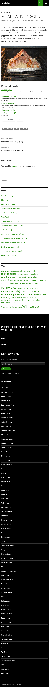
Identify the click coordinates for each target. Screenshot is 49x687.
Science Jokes (6, 631)
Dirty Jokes (5, 456)
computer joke (32, 274)
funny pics (5, 12)
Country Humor (7, 443)
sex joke (37, 300)
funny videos (6, 494)
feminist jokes (5, 284)
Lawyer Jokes (6, 550)
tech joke (32, 303)
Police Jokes (5, 601)
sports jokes (13, 303)
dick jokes (16, 280)
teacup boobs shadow (24, 303)
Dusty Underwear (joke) (10, 247)
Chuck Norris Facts (8, 430)
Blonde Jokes (8, 273)
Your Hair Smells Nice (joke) (11, 251)
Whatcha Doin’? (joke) (9, 255)
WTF (16, 129)
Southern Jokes (6, 648)
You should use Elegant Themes (11, 684)
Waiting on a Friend (8, 204)
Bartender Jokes (7, 409)
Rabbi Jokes (5, 618)
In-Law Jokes (6, 528)
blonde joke (31, 271)
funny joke (14, 283)
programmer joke (16, 300)
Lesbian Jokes (6, 554)
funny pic (35, 283)
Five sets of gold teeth (7, 103)
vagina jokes (39, 303)
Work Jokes (5, 673)
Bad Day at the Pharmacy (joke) (12, 234)
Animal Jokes (6, 396)
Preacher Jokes (6, 614)
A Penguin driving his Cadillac (12, 148)
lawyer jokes (36, 291)
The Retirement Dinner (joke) (12, 226)
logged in (15, 166)
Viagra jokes (6, 307)
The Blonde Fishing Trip (10, 221)
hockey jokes (27, 288)
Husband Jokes (6, 524)
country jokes (8, 276)
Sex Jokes (4, 643)
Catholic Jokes (6, 422)
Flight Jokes (5, 477)
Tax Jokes (4, 652)
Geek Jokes (5, 499)
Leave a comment (36, 21)
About (3, 345)
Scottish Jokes (6, 635)
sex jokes (5, 302)
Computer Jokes (7, 439)
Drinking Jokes (37, 280)
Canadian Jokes (7, 418)
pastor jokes (6, 300)
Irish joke (19, 291)
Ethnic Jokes (5, 469)
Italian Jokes (5, 537)
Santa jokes (5, 626)
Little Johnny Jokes (10, 294)
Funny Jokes (5, 486)
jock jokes (27, 291)
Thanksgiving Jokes (8, 661)
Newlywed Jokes (7, 580)
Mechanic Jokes (7, 567)
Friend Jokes (5, 482)
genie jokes (20, 288)
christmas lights (21, 274)
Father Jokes (5, 473)
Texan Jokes (5, 656)
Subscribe (6, 369)
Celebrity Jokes (6, 426)
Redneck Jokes (28, 300)
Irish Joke (4, 200)
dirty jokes (24, 280)
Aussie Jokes (5, 401)
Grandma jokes (6, 507)
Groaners (4, 516)
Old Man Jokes (6, 592)
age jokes (5, 271)
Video (3, 665)
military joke (41, 294)
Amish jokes (12, 271)
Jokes (3, 541)
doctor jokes (5, 460)
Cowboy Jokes (31, 277)
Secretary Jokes (7, 639)
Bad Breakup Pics (7, 405)
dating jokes (7, 280)
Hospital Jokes (7, 291)
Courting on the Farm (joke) (9, 113)
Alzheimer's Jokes (7, 392)
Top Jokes (5, 3)
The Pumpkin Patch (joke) (10, 213)
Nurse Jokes (5, 584)
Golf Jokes (5, 503)
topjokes (23, 21)
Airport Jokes (6, 388)
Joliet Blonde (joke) (8, 230)
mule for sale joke (20, 297)
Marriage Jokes (28, 294)
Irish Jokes (5, 533)
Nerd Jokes (5, 575)
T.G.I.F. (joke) (5, 217)
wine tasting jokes (17, 307)
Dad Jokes (5, 452)
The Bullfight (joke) (6, 90)
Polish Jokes (5, 605)
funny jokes (25, 283)
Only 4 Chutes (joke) (8, 196)
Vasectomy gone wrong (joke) (12, 140)
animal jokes (21, 271)
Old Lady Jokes (31, 297)
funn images (7, 129)
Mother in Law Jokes (8, 571)
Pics (2, 597)
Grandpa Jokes (6, 511)
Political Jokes (6, 609)
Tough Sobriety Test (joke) (8, 96)
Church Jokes (6, 435)
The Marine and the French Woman (14, 238)
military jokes (8, 297)
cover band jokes (20, 277)
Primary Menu (46, 3)
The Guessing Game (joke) (10, 208)
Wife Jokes (5, 669)
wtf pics (24, 129)
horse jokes (35, 288)
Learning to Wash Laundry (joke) (13, 243)
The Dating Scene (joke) (8, 110)
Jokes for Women (7, 545)
